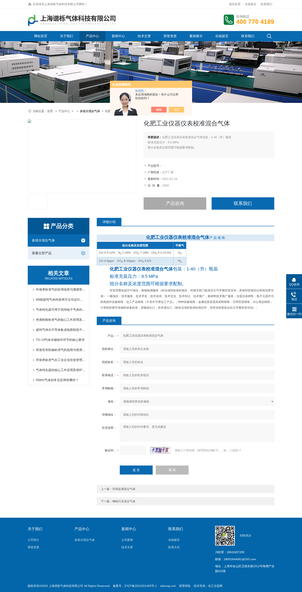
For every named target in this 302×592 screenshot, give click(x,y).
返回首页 (235, 4)
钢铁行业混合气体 (123, 501)
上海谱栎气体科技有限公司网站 (64, 4)
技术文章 (144, 36)
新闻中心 (118, 36)
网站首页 (40, 36)
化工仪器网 (215, 585)
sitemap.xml (168, 585)
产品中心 (92, 36)
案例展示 (196, 36)
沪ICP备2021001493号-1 (140, 585)
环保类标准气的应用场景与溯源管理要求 (60, 289)
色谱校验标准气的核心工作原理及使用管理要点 (60, 319)
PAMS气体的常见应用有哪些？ (57, 380)
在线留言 (250, 4)
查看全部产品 (42, 253)
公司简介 (33, 539)
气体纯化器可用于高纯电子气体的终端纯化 (60, 309)
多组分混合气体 (43, 240)
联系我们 (266, 4)
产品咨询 (175, 203)
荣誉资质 (170, 36)
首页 (50, 111)
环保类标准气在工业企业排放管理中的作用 (60, 360)
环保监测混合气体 (123, 489)
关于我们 (66, 36)
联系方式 (174, 547)
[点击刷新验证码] (160, 450)
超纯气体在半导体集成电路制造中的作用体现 (60, 329)
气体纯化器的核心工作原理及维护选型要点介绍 (60, 370)
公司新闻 (127, 539)
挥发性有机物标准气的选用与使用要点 (60, 350)
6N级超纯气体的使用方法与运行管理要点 (60, 299)
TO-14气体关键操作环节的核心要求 (60, 339)
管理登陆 (184, 585)
